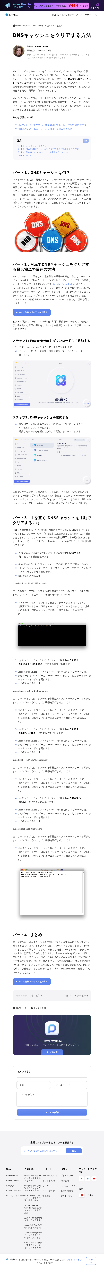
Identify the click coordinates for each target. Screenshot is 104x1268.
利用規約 (65, 1180)
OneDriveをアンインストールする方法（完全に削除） (32, 1198)
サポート (89, 14)
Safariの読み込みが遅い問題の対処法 (33, 1226)
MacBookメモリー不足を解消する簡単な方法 (32, 1178)
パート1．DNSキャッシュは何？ (32, 145)
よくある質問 (48, 1180)
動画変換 (10, 1185)
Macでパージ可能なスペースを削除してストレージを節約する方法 (52, 125)
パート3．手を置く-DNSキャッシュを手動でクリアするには (44, 152)
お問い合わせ (48, 1190)
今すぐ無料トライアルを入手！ (33, 312)
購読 (74, 1151)
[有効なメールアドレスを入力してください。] (45, 1150)
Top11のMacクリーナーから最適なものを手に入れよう (33, 1235)
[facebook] (81, 1178)
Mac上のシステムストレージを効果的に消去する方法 (45, 128)
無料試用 (53, 1052)
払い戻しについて (69, 1185)
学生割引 (46, 1195)
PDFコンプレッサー (15, 1195)
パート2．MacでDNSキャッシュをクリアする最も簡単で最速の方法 (48, 149)
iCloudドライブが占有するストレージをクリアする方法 (33, 1245)
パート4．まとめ (24, 155)
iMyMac (13, 15)
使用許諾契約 (67, 1190)
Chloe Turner (41, 46)
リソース (46, 1185)
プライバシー (67, 1175)
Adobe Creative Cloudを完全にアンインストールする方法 (33, 1209)
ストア (79, 14)
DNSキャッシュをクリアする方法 (47, 25)
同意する (91, 1260)
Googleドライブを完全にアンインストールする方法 (32, 1188)
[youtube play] (94, 1178)
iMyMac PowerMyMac (64, 284)
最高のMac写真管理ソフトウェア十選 (33, 1219)
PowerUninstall (13, 1180)
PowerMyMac (23, 25)
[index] (14, 26)
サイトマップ (67, 1195)
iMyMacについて (49, 1175)
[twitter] (87, 1178)
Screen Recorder (13, 1190)
